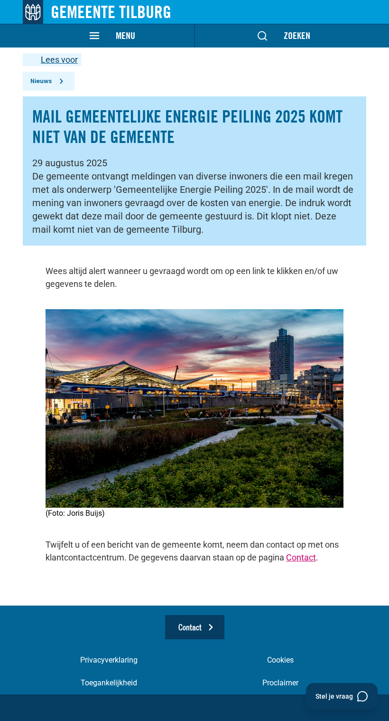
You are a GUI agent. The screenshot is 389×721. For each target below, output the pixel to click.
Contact (301, 557)
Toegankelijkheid (109, 682)
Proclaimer (280, 682)
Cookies (280, 659)
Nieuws (41, 81)
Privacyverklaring (109, 659)
